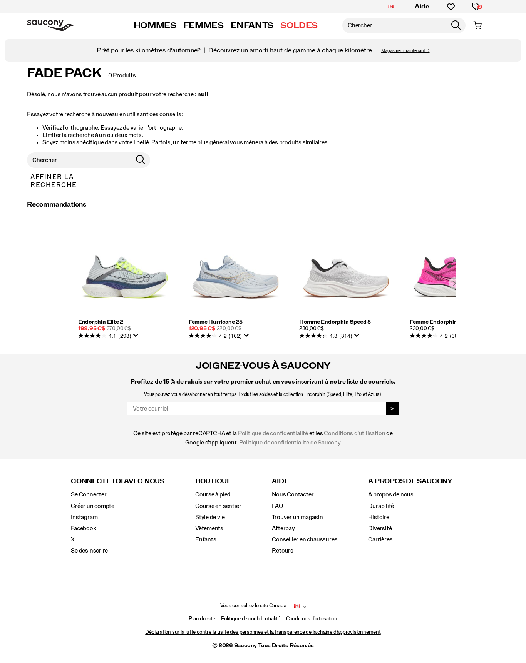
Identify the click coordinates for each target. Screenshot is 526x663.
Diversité (380, 528)
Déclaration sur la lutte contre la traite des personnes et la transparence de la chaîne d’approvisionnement (263, 632)
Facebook (83, 528)
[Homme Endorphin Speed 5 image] (346, 271)
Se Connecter (88, 494)
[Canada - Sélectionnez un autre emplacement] (390, 7)
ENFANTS (252, 25)
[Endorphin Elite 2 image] (125, 271)
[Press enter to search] (456, 25)
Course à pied (213, 494)
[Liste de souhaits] (451, 7)
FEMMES (203, 25)
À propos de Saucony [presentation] (410, 481)
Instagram (84, 517)
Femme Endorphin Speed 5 (444, 322)
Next (454, 283)
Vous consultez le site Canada (253, 605)
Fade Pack (64, 73)
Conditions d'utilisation (354, 433)
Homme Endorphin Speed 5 (335, 322)
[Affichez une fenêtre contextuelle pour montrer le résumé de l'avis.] (137, 337)
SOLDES (299, 25)
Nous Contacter (292, 494)
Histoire (378, 517)
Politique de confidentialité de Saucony (290, 442)
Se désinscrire (89, 551)
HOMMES (155, 25)
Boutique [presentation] (213, 481)
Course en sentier (218, 506)
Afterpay (283, 528)
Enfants (205, 539)
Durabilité (381, 506)
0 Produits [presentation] (122, 75)
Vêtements (209, 528)
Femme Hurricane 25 (216, 322)
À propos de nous (391, 494)
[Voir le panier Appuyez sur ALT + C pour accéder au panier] (477, 25)
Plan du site (202, 618)
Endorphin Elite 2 (100, 322)
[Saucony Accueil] (50, 25)
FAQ (277, 506)
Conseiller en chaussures (304, 539)
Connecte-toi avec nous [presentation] (117, 481)
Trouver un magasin (297, 517)
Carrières (380, 539)
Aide (422, 6)
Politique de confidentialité (273, 433)
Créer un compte (92, 506)
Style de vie (209, 517)
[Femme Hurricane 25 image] (235, 271)
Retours (282, 551)
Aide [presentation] (280, 481)
